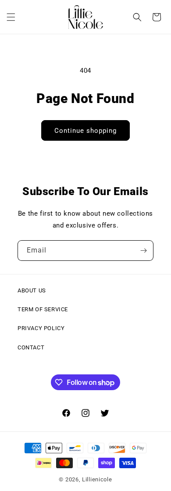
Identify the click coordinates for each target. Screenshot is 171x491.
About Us (32, 290)
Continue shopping (85, 131)
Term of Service (43, 309)
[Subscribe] (143, 250)
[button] (11, 17)
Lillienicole (97, 479)
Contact (31, 347)
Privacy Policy (41, 328)
